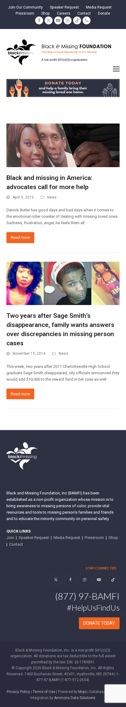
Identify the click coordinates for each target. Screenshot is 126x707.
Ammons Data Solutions (74, 698)
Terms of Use (44, 692)
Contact (16, 544)
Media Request (67, 537)
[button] (116, 68)
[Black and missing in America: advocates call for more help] (63, 145)
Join (10, 537)
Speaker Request (34, 537)
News (52, 197)
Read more (20, 237)
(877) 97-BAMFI (87, 595)
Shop (113, 537)
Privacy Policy (18, 692)
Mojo (82, 692)
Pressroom (94, 537)
